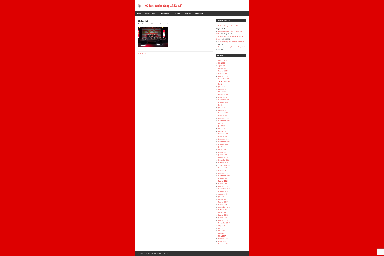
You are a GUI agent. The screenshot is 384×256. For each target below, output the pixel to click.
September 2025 (224, 81)
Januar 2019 (222, 204)
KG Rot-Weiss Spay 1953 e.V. (163, 5)
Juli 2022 (221, 147)
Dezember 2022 (223, 139)
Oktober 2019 (223, 191)
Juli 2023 (221, 123)
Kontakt (188, 14)
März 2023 (222, 131)
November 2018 (224, 207)
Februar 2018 (223, 215)
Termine (178, 14)
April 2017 (222, 233)
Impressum (199, 14)
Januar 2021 (222, 170)
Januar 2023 (222, 136)
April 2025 (222, 89)
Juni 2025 (221, 87)
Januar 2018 (222, 218)
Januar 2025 (222, 97)
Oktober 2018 (223, 210)
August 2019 (222, 194)
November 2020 (224, 176)
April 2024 (222, 110)
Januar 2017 (222, 241)
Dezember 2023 (223, 118)
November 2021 (224, 160)
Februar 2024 (223, 113)
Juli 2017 (221, 228)
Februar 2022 (223, 152)
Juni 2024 (221, 108)
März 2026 (222, 68)
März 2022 (222, 150)
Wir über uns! (150, 14)
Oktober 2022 (223, 144)
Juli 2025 (221, 84)
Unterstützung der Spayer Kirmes (229, 26)
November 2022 (224, 142)
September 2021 (224, 165)
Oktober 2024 (223, 102)
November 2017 (224, 223)
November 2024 (224, 100)
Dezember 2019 (223, 186)
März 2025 (222, 92)
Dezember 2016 (223, 244)
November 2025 (224, 79)
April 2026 (222, 66)
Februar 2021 (223, 168)
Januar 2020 (222, 184)
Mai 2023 (221, 129)
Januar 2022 (222, 155)
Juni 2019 (221, 197)
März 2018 (222, 212)
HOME (139, 14)
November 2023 (224, 121)
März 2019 (222, 199)
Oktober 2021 (223, 163)
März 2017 (222, 236)
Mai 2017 (221, 231)
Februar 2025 (223, 94)
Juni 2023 (221, 126)
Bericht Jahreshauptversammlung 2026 (231, 47)
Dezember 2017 (223, 220)
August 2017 (222, 225)
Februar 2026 (223, 71)
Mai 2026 (221, 63)
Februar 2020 (223, 181)
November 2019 (224, 189)
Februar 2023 (223, 134)
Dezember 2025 (223, 76)
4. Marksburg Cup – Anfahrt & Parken (231, 42)
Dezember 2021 (223, 157)
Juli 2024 (221, 105)
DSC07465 (142, 53)
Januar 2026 (222, 73)
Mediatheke (165, 14)
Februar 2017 (223, 239)
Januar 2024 (222, 115)
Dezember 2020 (223, 173)
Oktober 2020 (223, 178)
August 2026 (222, 60)
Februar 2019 (223, 202)
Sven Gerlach (161, 24)
